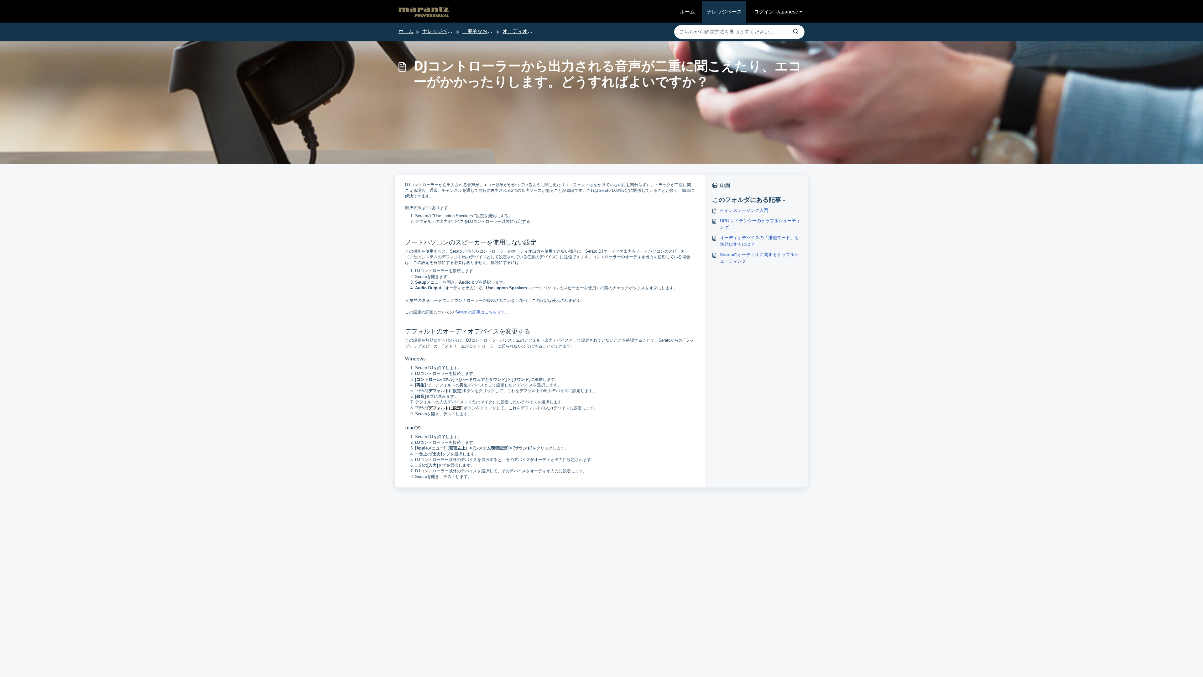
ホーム (687, 11)
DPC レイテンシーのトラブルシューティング (760, 224)
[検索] (796, 32)
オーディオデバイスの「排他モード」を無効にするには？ (759, 241)
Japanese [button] (787, 11)
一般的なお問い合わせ (487, 31)
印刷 (725, 185)
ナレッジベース (724, 11)
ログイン (764, 11)
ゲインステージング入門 (744, 210)
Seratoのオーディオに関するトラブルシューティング (759, 258)
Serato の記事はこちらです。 (482, 312)
